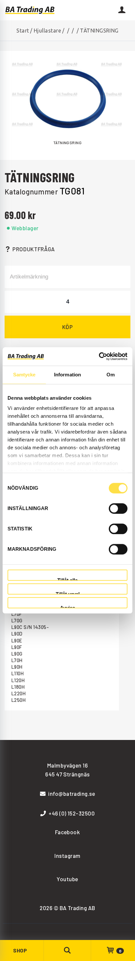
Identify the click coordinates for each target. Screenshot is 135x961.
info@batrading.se (71, 793)
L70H (17, 660)
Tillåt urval (68, 593)
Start (22, 31)
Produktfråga (33, 249)
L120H (18, 680)
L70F (16, 614)
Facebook (67, 832)
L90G (17, 654)
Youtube (67, 879)
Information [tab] (67, 374)
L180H (18, 687)
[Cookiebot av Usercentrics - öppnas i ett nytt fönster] (98, 356)
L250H (18, 700)
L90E (16, 640)
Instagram (67, 855)
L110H (17, 673)
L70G (17, 620)
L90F (16, 647)
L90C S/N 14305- (30, 627)
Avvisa (67, 607)
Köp (67, 327)
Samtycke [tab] (24, 374)
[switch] (118, 508)
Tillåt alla (67, 579)
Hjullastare (47, 31)
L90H (17, 667)
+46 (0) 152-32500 (71, 813)
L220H (18, 693)
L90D (17, 634)
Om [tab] (110, 374)
